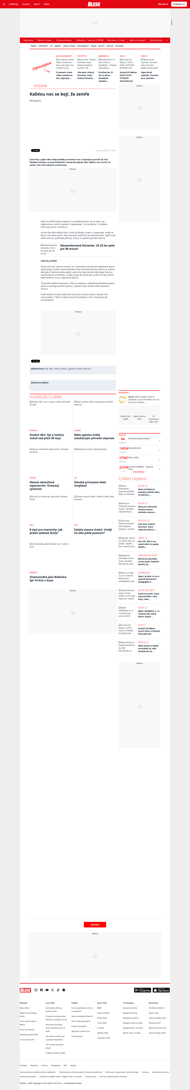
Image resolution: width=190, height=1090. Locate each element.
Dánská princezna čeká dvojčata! (90, 483)
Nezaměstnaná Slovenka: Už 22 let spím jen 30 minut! (87, 247)
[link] (36, 990)
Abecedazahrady (147, 555)
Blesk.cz (142, 485)
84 (123, 439)
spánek (71, 368)
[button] (142, 990)
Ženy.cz (144, 56)
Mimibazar (144, 572)
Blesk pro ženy (146, 590)
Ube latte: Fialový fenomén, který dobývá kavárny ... (86, 75)
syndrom (87, 368)
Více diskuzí (139, 471)
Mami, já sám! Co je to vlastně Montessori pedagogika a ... (148, 579)
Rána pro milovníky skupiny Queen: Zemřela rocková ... (147, 509)
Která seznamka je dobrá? (139, 439)
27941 (122, 457)
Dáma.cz (142, 538)
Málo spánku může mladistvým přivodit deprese (94, 436)
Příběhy (58, 46)
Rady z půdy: (133, 457)
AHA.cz (123, 56)
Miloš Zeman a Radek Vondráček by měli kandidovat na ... (148, 648)
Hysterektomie (134, 448)
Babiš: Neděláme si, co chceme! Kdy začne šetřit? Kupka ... (149, 614)
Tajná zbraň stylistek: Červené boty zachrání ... (149, 75)
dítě (46, 368)
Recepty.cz (82, 56)
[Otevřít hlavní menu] (4, 4)
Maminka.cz (103, 56)
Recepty (101, 46)
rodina (57, 368)
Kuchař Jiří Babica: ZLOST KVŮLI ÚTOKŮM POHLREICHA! (149, 631)
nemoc (64, 368)
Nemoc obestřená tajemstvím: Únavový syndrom (44, 485)
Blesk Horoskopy (64, 56)
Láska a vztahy (69, 46)
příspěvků (122, 443)
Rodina (40, 86)
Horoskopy (43, 46)
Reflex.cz (143, 642)
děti (51, 368)
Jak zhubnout (83, 46)
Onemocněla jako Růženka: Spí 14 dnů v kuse (48, 578)
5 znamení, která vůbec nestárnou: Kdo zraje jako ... (64, 75)
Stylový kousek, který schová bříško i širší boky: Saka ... (148, 596)
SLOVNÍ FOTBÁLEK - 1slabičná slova (140, 468)
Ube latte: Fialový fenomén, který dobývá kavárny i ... (147, 527)
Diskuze (122, 435)
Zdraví (93, 46)
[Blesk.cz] (94, 4)
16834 (122, 448)
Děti (32, 525)
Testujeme (119, 46)
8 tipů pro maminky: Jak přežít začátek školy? (46, 531)
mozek (79, 368)
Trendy (34, 46)
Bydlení (110, 46)
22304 (122, 467)
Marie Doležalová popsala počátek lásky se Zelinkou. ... (149, 492)
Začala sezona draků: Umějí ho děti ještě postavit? (93, 531)
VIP (51, 46)
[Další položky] (167, 40)
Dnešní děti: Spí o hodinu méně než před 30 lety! (47, 436)
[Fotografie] (73, 122)
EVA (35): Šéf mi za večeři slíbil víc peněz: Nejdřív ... (148, 544)
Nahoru (95, 924)
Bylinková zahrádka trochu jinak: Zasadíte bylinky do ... (148, 561)
